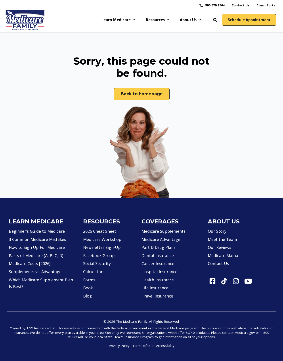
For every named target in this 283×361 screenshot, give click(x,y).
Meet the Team (222, 239)
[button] (215, 19)
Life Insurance (155, 287)
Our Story (217, 231)
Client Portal (266, 5)
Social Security (97, 263)
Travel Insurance (157, 296)
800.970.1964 (215, 5)
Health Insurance (158, 279)
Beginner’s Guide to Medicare (37, 231)
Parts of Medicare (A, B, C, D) (36, 255)
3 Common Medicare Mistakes (37, 239)
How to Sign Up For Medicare (37, 247)
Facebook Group (99, 255)
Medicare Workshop (102, 239)
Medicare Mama (223, 255)
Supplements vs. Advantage (35, 271)
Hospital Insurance (159, 271)
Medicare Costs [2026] (30, 263)
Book (88, 287)
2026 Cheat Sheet (99, 231)
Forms (89, 279)
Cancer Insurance (158, 263)
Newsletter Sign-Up (102, 247)
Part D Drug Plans (159, 247)
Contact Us (240, 5)
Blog (87, 296)
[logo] (25, 20)
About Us (188, 19)
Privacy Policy (119, 345)
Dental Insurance (158, 255)
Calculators (94, 271)
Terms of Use (142, 345)
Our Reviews (219, 247)
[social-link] (212, 281)
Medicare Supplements (163, 231)
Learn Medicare (116, 19)
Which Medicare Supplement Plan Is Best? (41, 283)
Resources (155, 19)
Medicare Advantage (161, 239)
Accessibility (165, 345)
